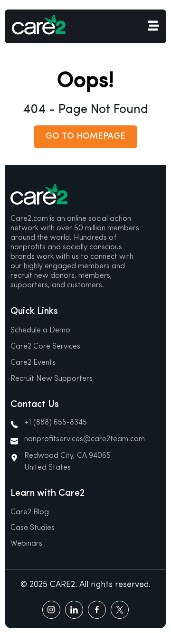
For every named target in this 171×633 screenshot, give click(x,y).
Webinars (26, 544)
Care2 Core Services (45, 346)
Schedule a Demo (40, 330)
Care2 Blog (29, 512)
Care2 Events (33, 363)
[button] (85, 136)
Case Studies (32, 528)
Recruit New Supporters (51, 379)
